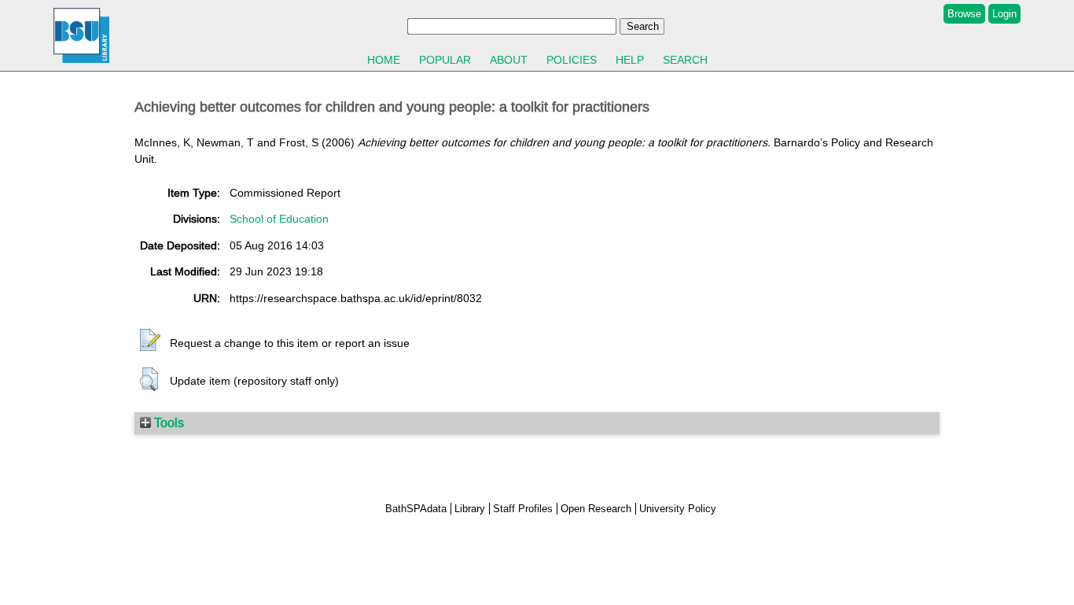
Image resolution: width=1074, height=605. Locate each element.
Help (630, 59)
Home (383, 59)
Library (469, 509)
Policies (571, 59)
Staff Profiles (523, 509)
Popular (445, 59)
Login (1004, 14)
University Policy (677, 509)
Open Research (596, 509)
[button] (150, 340)
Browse (964, 14)
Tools (167, 422)
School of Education (279, 218)
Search (685, 59)
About (509, 59)
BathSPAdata (416, 509)
